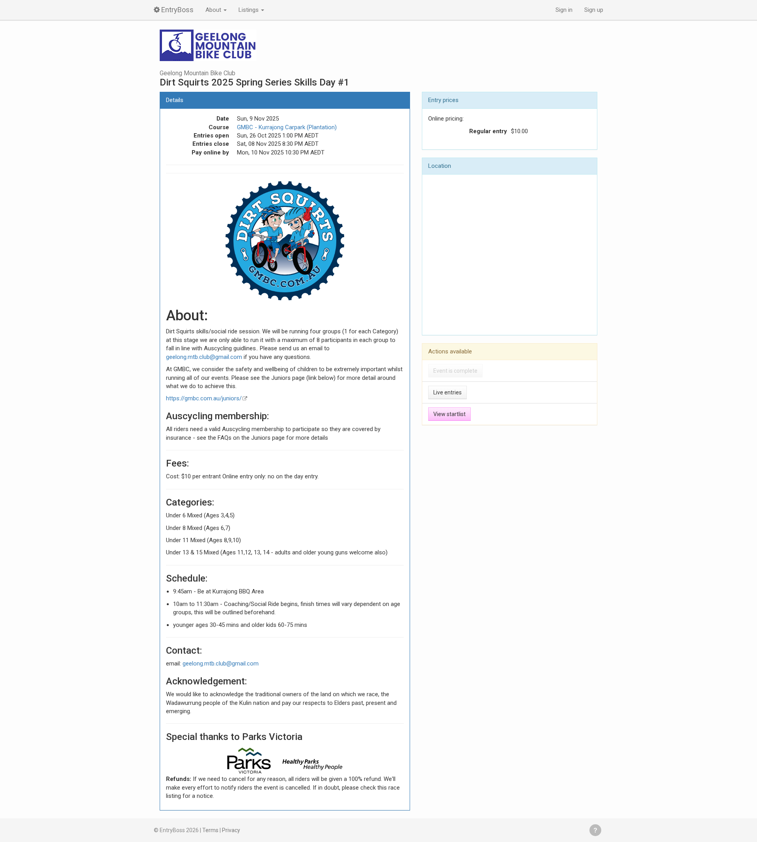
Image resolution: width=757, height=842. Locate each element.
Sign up (593, 9)
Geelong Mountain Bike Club (197, 73)
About (214, 9)
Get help (595, 830)
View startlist (449, 414)
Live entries (447, 392)
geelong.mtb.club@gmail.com (204, 357)
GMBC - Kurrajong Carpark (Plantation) (287, 127)
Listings (249, 9)
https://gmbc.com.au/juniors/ (204, 398)
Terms (210, 830)
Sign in (564, 9)
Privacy (231, 830)
